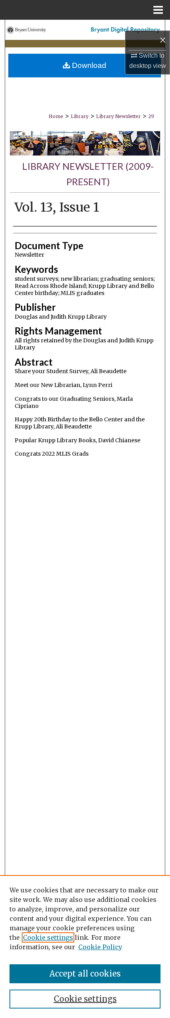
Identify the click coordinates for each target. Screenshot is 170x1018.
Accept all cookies (85, 974)
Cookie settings (48, 937)
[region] (85, 946)
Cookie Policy (100, 947)
